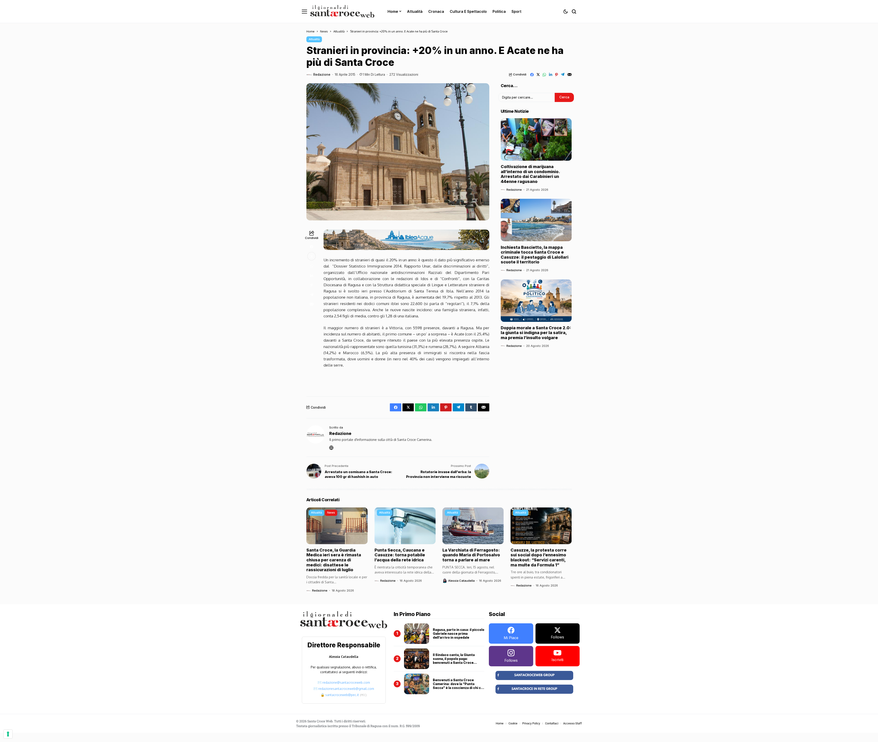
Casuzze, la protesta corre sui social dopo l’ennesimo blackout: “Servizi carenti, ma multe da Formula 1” (539, 557)
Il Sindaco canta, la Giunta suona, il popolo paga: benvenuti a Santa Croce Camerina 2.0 (454, 660)
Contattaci (551, 723)
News (324, 31)
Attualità (339, 31)
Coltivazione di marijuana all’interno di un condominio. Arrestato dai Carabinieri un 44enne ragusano (530, 174)
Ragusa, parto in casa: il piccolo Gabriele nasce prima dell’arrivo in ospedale (458, 633)
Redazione (321, 74)
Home (310, 31)
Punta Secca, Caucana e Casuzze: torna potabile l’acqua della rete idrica (400, 555)
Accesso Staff (572, 723)
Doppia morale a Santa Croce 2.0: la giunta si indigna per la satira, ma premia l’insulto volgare (536, 332)
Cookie (513, 723)
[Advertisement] (406, 381)
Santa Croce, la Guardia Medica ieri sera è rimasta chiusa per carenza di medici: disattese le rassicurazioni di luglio (333, 560)
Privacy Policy (531, 723)
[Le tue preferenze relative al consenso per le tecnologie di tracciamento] (8, 734)
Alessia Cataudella (461, 580)
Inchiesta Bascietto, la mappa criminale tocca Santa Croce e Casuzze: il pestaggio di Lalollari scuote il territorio (534, 254)
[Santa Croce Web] (342, 11)
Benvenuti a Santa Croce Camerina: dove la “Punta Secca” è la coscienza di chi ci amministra (457, 685)
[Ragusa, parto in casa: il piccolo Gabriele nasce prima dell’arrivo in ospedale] (416, 633)
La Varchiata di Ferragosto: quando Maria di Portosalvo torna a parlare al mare (471, 555)
